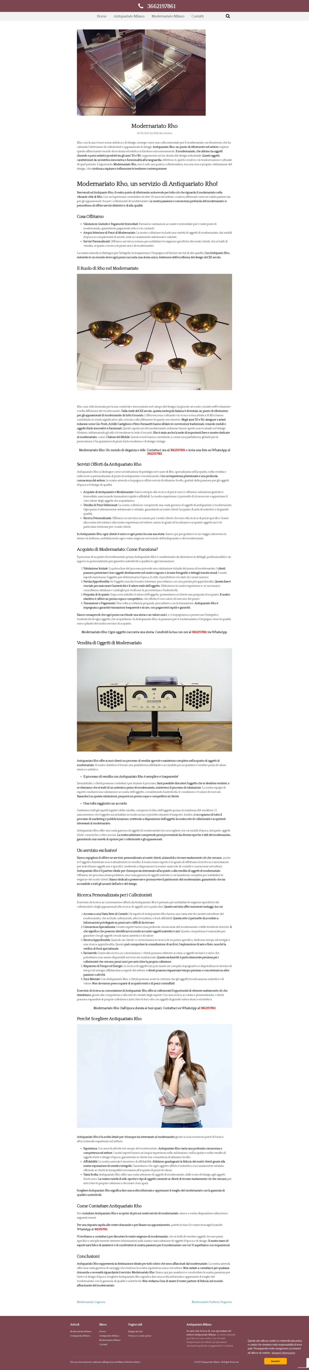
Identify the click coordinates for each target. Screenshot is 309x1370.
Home (102, 16)
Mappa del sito (135, 1331)
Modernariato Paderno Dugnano (212, 1302)
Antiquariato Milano (129, 16)
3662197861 (177, 450)
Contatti (198, 16)
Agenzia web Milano (115, 1362)
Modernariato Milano (168, 16)
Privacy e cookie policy (139, 1336)
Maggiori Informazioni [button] (283, 1352)
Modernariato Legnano (91, 1302)
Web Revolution (162, 133)
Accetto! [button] (275, 1361)
